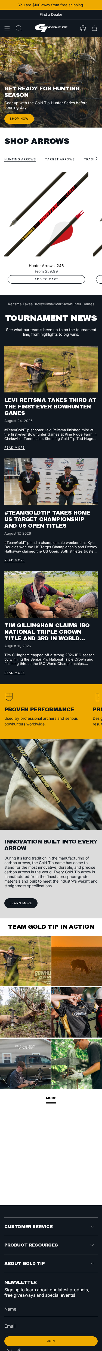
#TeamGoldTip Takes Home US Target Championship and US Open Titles (47, 519)
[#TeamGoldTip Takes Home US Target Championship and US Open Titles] (51, 481)
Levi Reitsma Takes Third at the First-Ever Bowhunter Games (50, 406)
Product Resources (31, 1245)
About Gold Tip (24, 1263)
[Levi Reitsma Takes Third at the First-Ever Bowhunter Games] (51, 369)
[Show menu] (7, 28)
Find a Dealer (51, 14)
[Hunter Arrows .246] (46, 214)
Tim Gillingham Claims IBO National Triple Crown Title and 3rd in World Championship (47, 632)
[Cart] (94, 28)
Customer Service (28, 1226)
